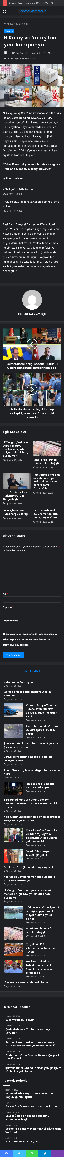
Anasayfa (11, 23)
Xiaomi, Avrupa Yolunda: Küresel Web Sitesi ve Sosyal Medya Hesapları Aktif (42, 710)
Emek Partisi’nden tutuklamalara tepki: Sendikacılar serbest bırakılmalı (39, 967)
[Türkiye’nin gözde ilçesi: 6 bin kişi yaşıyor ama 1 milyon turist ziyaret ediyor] (13, 912)
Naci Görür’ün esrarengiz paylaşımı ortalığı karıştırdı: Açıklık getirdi (32, 818)
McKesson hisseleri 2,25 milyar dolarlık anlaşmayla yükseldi (46, 514)
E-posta (8, 607)
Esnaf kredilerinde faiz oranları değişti (46, 461)
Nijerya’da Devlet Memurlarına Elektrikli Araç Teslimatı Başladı (29, 878)
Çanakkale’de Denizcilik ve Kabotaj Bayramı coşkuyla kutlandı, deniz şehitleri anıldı (41, 835)
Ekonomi (23, 23)
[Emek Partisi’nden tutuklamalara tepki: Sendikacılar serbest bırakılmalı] (13, 966)
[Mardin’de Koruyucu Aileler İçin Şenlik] (13, 856)
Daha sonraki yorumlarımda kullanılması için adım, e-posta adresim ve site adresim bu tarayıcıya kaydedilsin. (30, 639)
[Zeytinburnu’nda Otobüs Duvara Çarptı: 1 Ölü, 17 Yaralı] (13, 731)
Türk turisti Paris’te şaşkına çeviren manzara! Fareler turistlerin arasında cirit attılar (31, 803)
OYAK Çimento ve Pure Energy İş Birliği (15, 512)
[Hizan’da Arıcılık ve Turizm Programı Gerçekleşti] (17, 481)
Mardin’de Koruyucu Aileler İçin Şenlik (39, 853)
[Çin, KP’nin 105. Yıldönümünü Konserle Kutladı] (13, 949)
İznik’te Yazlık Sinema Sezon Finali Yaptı (40, 785)
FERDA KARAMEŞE (17, 53)
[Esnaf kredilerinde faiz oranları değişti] (47, 448)
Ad (5, 593)
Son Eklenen (32, 670)
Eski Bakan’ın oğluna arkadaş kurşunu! (28, 867)
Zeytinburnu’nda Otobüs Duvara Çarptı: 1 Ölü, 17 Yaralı (42, 730)
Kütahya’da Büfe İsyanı (18, 189)
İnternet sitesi (11, 620)
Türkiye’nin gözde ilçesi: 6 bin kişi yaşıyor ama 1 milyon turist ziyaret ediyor (42, 913)
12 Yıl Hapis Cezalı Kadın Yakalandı (26, 982)
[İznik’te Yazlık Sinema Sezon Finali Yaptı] (13, 788)
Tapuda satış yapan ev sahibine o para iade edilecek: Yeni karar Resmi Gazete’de (46, 481)
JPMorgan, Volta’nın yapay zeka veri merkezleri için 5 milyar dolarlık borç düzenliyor (16, 449)
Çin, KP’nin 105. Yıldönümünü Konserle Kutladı (40, 948)
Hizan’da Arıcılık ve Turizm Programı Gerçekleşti (15, 495)
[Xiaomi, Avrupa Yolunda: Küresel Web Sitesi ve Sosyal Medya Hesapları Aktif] (13, 710)
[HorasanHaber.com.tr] (32, 11)
